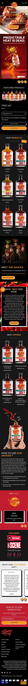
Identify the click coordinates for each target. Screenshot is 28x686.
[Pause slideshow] (22, 81)
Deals (2, 644)
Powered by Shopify (17, 675)
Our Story (3, 642)
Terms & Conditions (20, 644)
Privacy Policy (19, 642)
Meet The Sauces (5, 649)
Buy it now (14, 128)
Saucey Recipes (5, 651)
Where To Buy (5, 654)
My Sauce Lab (8, 675)
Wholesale (4, 656)
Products (3, 647)
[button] (23, 3)
